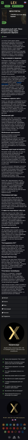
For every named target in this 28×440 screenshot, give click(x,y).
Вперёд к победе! (14, 341)
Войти (7, 6)
